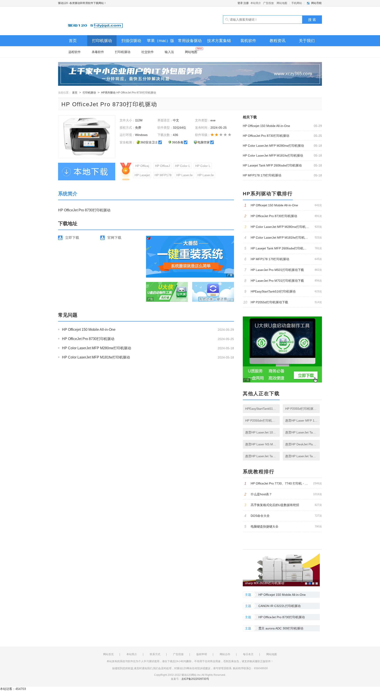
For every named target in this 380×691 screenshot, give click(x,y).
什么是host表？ (283, 494)
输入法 (169, 52)
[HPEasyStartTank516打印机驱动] (281, 568)
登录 (240, 3)
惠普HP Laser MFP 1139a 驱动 (301, 420)
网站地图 (282, 3)
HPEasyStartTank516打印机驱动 (283, 291)
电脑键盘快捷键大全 (283, 526)
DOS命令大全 (283, 516)
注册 (246, 3)
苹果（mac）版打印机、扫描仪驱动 (160, 42)
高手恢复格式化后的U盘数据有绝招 (283, 505)
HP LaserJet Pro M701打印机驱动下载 (283, 281)
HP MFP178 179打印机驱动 (262, 175)
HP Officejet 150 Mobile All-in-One (88, 329)
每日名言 (248, 654)
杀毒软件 (98, 52)
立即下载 (72, 237)
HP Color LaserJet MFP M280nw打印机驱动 (96, 348)
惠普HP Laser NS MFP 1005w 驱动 (261, 444)
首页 (73, 40)
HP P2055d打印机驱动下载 (282, 302)
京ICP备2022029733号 (195, 678)
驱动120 (108, 21)
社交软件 (147, 52)
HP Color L (182, 166)
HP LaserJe (184, 175)
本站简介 (255, 3)
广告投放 (268, 3)
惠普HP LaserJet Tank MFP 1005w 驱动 (301, 432)
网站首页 (108, 654)
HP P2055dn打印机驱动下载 (261, 420)
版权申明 (201, 654)
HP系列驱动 (108, 92)
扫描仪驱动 (131, 40)
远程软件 (74, 52)
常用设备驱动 (190, 40)
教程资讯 (277, 40)
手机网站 (296, 3)
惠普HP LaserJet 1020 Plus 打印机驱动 (261, 432)
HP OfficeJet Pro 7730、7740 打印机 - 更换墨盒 (283, 483)
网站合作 (225, 654)
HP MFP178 (163, 175)
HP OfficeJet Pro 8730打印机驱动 (88, 339)
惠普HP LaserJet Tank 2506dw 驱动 (261, 456)
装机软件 (248, 40)
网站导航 (316, 3)
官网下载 (114, 237)
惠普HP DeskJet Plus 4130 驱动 (301, 444)
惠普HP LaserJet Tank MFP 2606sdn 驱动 (301, 456)
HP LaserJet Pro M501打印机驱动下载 (283, 270)
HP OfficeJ (162, 166)
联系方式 (155, 654)
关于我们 (307, 40)
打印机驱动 (102, 40)
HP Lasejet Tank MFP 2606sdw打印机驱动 (272, 165)
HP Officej (142, 166)
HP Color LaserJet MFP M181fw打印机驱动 (96, 357)
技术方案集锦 (219, 40)
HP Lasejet (142, 175)
